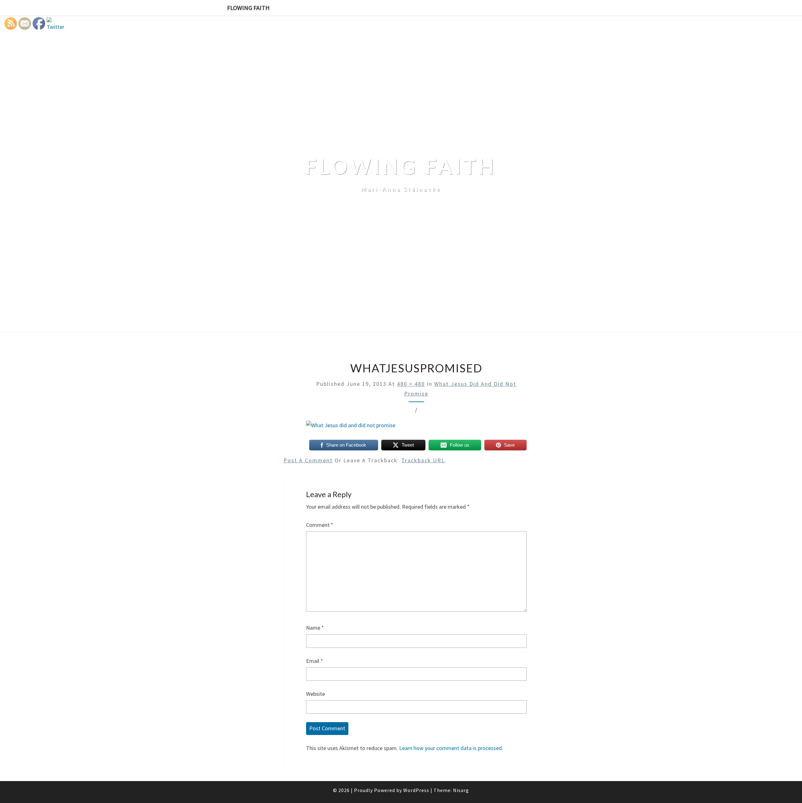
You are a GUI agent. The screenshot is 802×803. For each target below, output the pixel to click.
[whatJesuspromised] (350, 427)
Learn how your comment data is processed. (451, 748)
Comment (319, 524)
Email (314, 660)
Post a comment (308, 460)
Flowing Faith (248, 8)
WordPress (416, 790)
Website (315, 693)
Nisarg (461, 790)
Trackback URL (423, 460)
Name (315, 627)
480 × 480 (411, 383)
